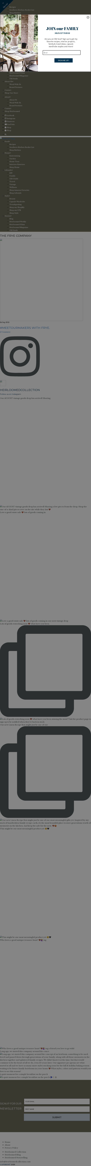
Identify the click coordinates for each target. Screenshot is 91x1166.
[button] (88, 17)
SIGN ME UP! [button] (63, 60)
